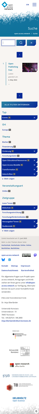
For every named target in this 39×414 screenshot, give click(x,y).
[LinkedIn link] (9, 259)
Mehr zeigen (9, 178)
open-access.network (22, 34)
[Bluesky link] (3, 259)
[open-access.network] (7, 6)
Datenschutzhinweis (10, 270)
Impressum (25, 266)
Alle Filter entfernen (17, 105)
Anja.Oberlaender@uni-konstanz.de (16, 321)
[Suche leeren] (31, 43)
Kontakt (5, 266)
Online (23, 245)
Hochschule (6, 245)
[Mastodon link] (35, 255)
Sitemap (14, 266)
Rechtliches (6, 248)
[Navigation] (34, 5)
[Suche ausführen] (21, 43)
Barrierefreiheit (27, 270)
